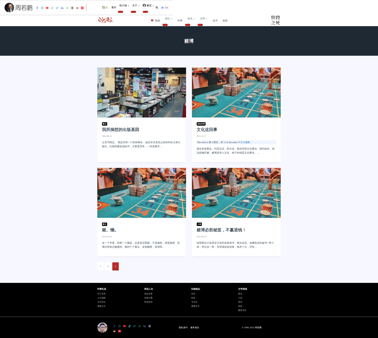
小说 (199, 224)
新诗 (240, 302)
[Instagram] (42, 7)
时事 (180, 20)
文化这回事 (207, 129)
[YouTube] (47, 7)
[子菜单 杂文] (187, 25)
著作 (113, 7)
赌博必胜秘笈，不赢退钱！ (221, 230)
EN (166, 8)
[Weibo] (77, 7)
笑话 (193, 294)
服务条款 (194, 327)
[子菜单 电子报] (120, 12)
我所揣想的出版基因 (120, 129)
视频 (157, 20)
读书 (215, 20)
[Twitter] (57, 7)
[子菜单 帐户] (145, 12)
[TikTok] (52, 7)
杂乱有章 (201, 124)
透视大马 (101, 306)
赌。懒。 (110, 230)
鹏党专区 (242, 310)
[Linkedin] (62, 7)
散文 (104, 124)
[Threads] (72, 7)
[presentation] (141, 92)
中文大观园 (244, 142)
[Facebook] (37, 7)
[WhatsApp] (67, 7)
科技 (193, 298)
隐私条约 (183, 327)
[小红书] (82, 7)
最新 (225, 20)
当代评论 (101, 302)
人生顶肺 (101, 298)
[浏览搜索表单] (157, 7)
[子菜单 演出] (165, 25)
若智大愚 (148, 298)
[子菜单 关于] (133, 12)
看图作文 (195, 306)
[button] (153, 6)
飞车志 (194, 302)
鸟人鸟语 (101, 294)
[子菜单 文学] (200, 25)
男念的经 (148, 302)
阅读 (240, 306)
